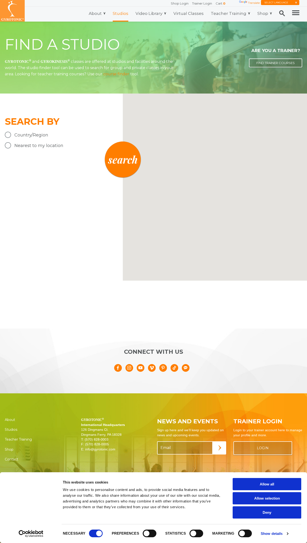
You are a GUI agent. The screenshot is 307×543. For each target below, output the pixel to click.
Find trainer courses (275, 63)
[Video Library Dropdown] (165, 13)
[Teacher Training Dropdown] (249, 13)
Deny (267, 512)
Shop (262, 13)
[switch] (149, 533)
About (95, 13)
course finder (116, 74)
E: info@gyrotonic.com (98, 449)
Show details (272, 533)
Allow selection (267, 498)
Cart (220, 3)
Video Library (149, 13)
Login (263, 448)
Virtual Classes (188, 13)
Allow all (267, 484)
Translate (254, 3)
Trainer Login (202, 3)
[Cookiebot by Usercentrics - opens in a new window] (31, 533)
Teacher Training (228, 13)
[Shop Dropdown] (271, 13)
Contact (11, 459)
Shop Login (180, 3)
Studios (120, 13)
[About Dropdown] (104, 13)
